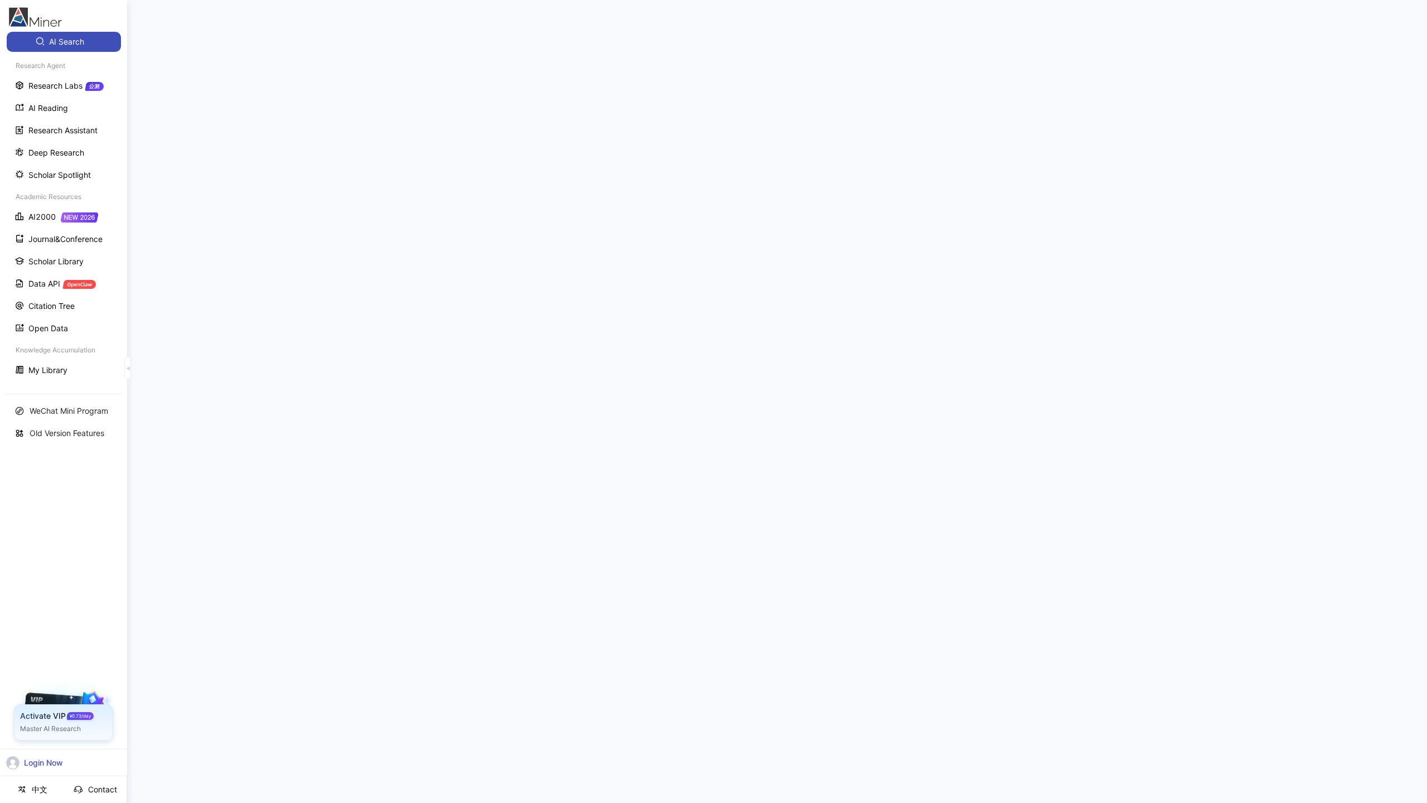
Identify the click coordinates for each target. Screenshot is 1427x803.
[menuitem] (64, 42)
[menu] (63, 207)
